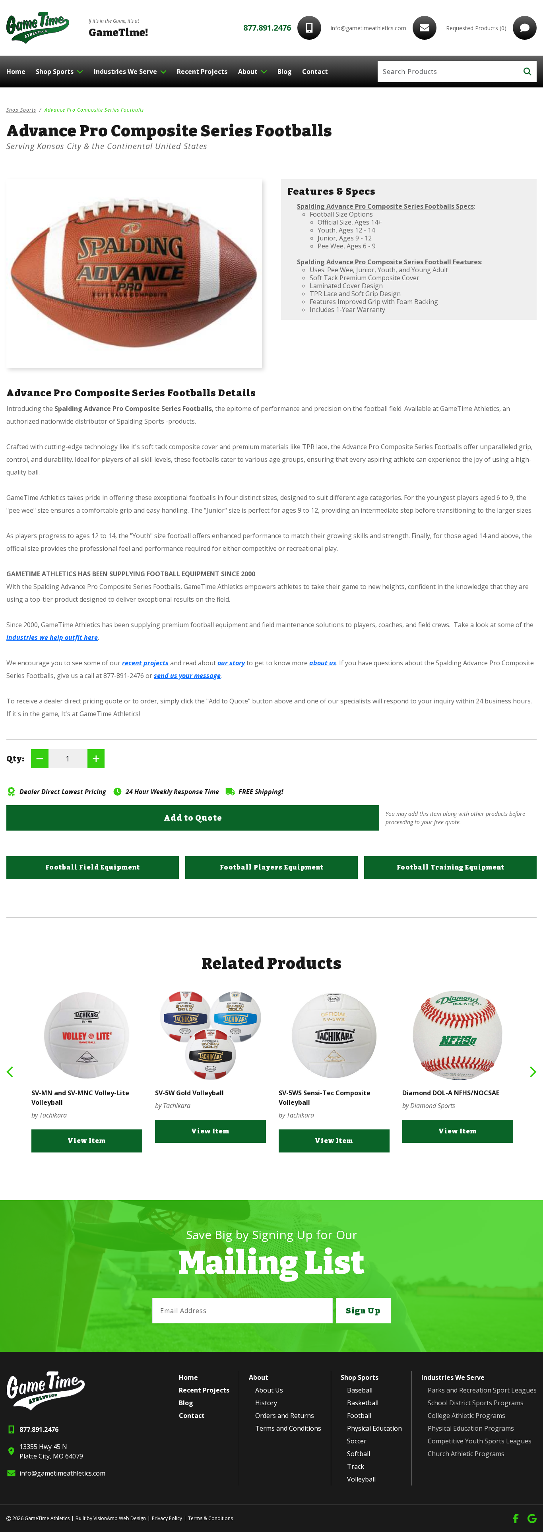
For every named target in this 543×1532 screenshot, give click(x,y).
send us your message (187, 675)
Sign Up (363, 1310)
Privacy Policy (167, 1518)
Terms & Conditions (210, 1518)
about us (322, 663)
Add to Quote (193, 818)
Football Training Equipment (450, 867)
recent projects (145, 663)
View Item (102, 1131)
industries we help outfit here (52, 637)
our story (231, 663)
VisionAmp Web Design (119, 1518)
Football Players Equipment (272, 867)
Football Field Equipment (92, 867)
